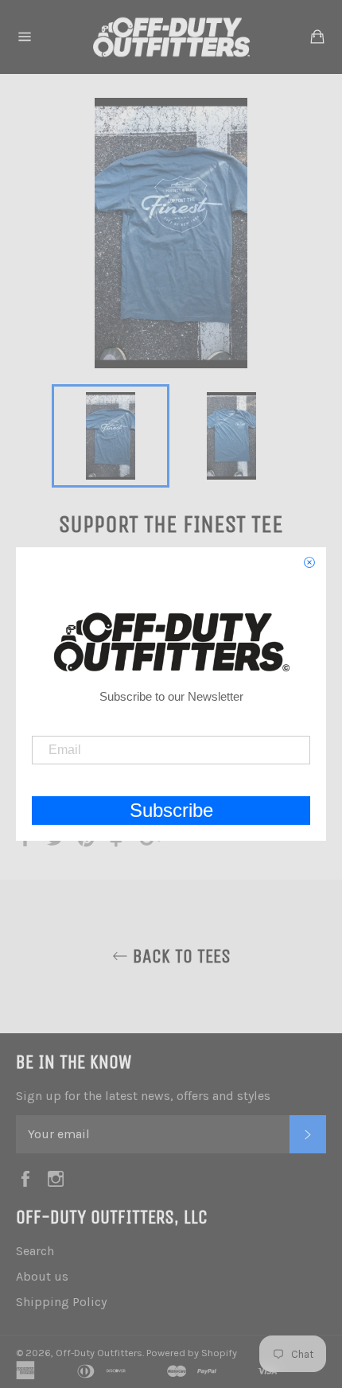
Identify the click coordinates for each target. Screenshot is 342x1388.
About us (42, 1276)
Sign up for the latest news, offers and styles (143, 1095)
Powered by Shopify (191, 1353)
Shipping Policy (61, 1301)
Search (35, 1250)
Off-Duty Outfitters (99, 1353)
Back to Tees (179, 956)
